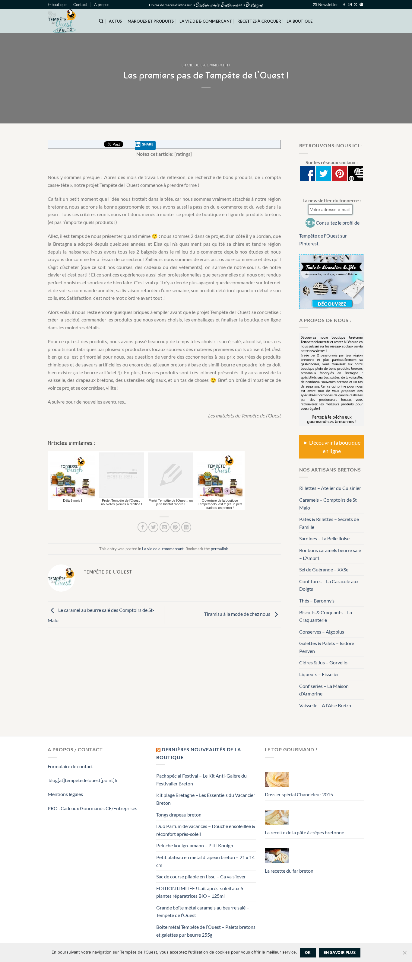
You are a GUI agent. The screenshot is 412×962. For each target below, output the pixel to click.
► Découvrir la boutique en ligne (331, 447)
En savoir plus (340, 952)
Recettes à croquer (259, 21)
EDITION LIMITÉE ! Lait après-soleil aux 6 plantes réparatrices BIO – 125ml (199, 892)
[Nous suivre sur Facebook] (344, 5)
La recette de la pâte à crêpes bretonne (304, 832)
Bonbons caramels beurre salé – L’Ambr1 (330, 554)
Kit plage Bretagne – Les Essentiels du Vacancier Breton (205, 799)
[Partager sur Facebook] (142, 527)
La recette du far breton (289, 871)
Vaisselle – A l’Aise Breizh (325, 705)
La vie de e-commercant (205, 21)
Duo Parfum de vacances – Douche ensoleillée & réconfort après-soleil (205, 830)
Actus (115, 21)
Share (148, 144)
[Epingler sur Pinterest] (175, 527)
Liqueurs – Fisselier (319, 674)
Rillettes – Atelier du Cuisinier (330, 488)
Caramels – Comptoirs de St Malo (328, 503)
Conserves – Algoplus (321, 631)
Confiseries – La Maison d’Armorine (324, 690)
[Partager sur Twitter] (153, 527)
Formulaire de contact (70, 766)
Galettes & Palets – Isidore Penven (326, 647)
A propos (101, 4)
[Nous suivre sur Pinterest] (361, 5)
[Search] (101, 21)
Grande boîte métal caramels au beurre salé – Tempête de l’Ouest (202, 911)
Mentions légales (65, 794)
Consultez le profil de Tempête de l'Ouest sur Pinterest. (329, 233)
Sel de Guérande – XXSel (324, 569)
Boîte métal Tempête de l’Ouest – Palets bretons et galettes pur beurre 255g (205, 931)
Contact (80, 4)
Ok (308, 952)
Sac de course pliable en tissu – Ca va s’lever (201, 876)
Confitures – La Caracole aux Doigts (329, 585)
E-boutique (57, 4)
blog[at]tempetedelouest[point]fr (83, 780)
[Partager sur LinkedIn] (186, 527)
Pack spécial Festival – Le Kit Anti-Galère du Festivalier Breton (201, 779)
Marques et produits (151, 21)
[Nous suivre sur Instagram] (350, 5)
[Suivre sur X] (355, 5)
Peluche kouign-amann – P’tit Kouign (194, 845)
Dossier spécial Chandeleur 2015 (299, 794)
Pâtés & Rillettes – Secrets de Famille (329, 523)
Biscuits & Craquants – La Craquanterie (325, 616)
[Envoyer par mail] (165, 527)
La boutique (300, 21)
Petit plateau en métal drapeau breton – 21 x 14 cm (205, 861)
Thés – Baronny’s (316, 600)
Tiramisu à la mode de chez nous (237, 614)
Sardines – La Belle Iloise (324, 538)
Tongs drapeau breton (178, 814)
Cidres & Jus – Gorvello (323, 662)
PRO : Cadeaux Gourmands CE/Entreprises (92, 808)
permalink (219, 548)
